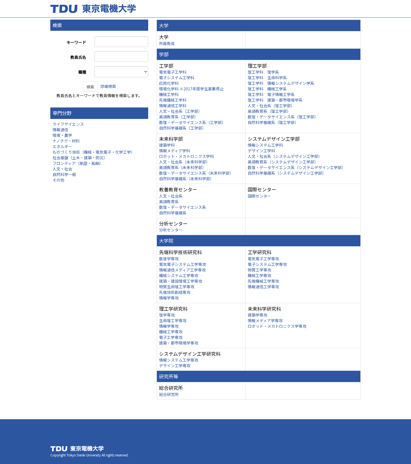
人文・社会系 (171, 196)
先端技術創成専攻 (174, 292)
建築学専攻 (257, 315)
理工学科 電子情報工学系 (271, 94)
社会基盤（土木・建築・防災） (80, 157)
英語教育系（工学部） (178, 116)
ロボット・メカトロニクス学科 (186, 156)
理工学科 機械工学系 (267, 89)
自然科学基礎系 (172, 212)
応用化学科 (169, 83)
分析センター (171, 230)
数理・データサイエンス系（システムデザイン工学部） (297, 167)
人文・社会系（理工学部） (271, 105)
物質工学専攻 (259, 270)
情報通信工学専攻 (263, 286)
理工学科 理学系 (263, 72)
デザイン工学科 (261, 150)
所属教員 (167, 43)
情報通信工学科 (172, 105)
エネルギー (62, 146)
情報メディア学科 (174, 150)
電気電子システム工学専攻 (182, 264)
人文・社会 (62, 169)
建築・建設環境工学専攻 (180, 281)
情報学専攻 (169, 298)
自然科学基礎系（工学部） (182, 128)
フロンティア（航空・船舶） (78, 163)
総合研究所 (169, 394)
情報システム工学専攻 (178, 360)
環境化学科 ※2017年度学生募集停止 (191, 89)
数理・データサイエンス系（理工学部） (283, 116)
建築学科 (167, 145)
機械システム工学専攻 (178, 275)
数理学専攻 (169, 258)
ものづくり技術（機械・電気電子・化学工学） (94, 152)
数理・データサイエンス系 (182, 207)
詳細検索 (108, 86)
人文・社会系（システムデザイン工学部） (285, 156)
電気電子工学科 (172, 72)
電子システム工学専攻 (267, 264)
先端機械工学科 (172, 100)
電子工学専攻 (171, 337)
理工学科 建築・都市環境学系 (275, 100)
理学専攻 (167, 315)
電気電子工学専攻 (263, 258)
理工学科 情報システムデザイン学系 (281, 83)
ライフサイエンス (68, 124)
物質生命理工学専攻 (176, 286)
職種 (82, 72)
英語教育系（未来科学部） (182, 167)
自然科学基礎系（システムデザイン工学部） (287, 173)
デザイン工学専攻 (174, 365)
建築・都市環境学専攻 (178, 343)
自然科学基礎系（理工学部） (273, 122)
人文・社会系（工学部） (180, 111)
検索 (90, 87)
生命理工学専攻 (172, 320)
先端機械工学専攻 (263, 281)
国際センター (259, 196)
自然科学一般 (64, 174)
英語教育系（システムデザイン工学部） (283, 162)
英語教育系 (169, 201)
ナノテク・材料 (66, 141)
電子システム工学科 (176, 77)
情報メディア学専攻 (265, 320)
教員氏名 (78, 57)
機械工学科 (169, 94)
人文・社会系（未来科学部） (184, 162)
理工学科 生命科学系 (267, 77)
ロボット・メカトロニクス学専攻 (277, 326)
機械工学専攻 (259, 275)
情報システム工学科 (265, 145)
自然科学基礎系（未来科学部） (186, 178)
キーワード (76, 42)
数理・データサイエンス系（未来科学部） (196, 173)
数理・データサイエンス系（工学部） (192, 122)
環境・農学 (62, 135)
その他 (58, 180)
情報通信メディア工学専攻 (182, 270)
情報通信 (60, 129)
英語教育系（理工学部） (269, 111)
